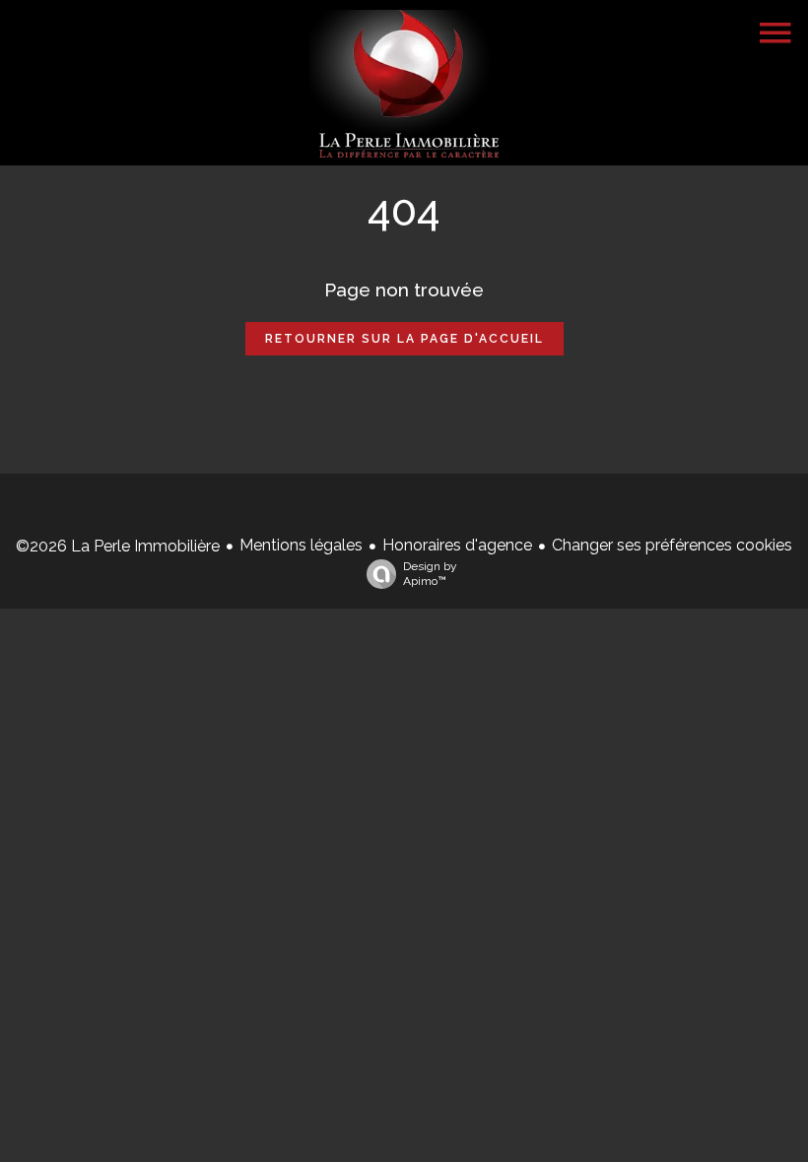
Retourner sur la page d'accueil (404, 339)
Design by (430, 573)
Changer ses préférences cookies (672, 545)
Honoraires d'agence (457, 545)
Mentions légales (301, 545)
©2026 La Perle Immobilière (118, 546)
